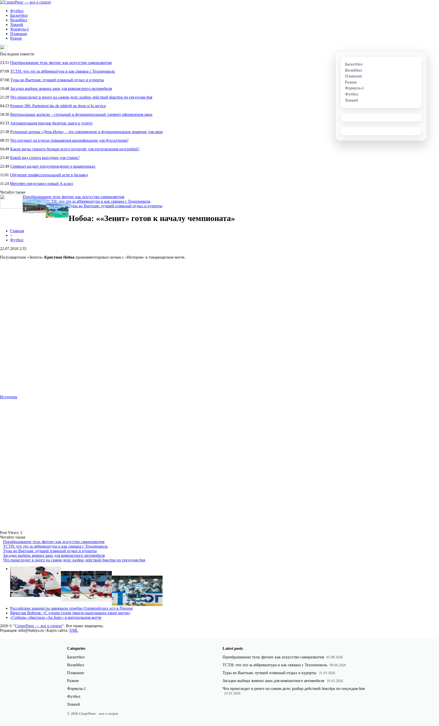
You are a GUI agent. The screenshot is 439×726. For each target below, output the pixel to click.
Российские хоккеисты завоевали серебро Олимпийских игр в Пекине (71, 608)
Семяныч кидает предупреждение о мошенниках (52, 166)
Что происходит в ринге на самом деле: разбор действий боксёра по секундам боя (81, 97)
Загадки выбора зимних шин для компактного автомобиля (61, 88)
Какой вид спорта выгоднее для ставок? (45, 157)
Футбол (16, 11)
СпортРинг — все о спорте (38, 626)
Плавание (18, 33)
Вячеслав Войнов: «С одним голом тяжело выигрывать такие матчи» (70, 613)
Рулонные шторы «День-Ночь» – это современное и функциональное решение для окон (86, 132)
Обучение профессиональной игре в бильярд (49, 175)
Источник (8, 397)
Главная (17, 231)
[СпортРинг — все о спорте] (25, 2)
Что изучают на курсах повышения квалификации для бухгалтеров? (69, 140)
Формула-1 (19, 29)
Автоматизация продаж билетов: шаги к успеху (51, 123)
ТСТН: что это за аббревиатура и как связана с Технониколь (62, 71)
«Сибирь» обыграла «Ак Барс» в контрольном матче (55, 617)
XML (73, 630)
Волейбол (18, 20)
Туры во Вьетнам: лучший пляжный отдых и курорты (57, 80)
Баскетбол (19, 15)
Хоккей (16, 24)
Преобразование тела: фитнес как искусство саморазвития (61, 62)
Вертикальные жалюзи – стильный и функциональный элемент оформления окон (81, 114)
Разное (16, 38)
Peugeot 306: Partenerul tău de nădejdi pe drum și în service (58, 106)
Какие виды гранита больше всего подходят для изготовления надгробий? (74, 149)
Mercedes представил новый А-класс (41, 183)
